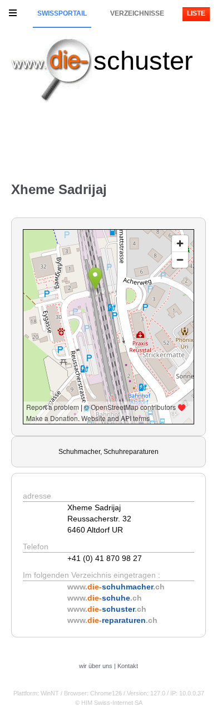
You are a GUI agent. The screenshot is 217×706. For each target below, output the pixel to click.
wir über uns (95, 666)
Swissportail (62, 13)
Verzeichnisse (137, 13)
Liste (196, 13)
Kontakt (127, 666)
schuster (143, 60)
